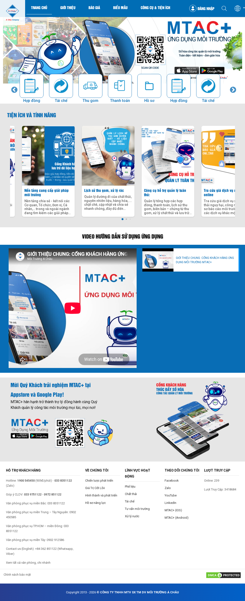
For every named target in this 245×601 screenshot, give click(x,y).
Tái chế (129, 501)
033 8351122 (63, 480)
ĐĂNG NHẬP (206, 8)
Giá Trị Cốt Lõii (95, 488)
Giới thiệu (67, 7)
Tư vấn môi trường (137, 509)
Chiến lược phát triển (99, 480)
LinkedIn (170, 503)
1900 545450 (26, 480)
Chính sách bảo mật (17, 574)
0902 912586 (55, 540)
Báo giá (94, 7)
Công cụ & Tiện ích (155, 7)
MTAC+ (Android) (177, 517)
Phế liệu (130, 486)
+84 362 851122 (46, 549)
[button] (239, 8)
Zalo (168, 488)
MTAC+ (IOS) (173, 510)
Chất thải (131, 494)
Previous (13, 88)
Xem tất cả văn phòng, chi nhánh (28, 562)
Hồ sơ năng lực (95, 503)
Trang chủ (39, 7)
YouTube (171, 495)
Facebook (172, 480)
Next (231, 88)
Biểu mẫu (120, 7)
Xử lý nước (132, 516)
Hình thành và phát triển (101, 495)
